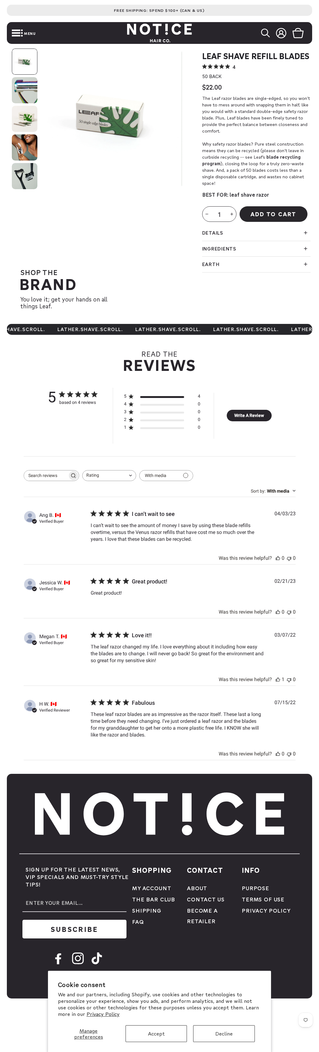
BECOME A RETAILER (202, 915)
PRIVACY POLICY (266, 910)
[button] (7, 33)
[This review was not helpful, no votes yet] (289, 558)
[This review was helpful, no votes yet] (278, 558)
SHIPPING (146, 910)
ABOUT (197, 887)
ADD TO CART (273, 214)
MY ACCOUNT (151, 887)
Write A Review (249, 415)
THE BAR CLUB (153, 899)
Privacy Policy (103, 1014)
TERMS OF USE (263, 899)
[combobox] (109, 475)
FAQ (138, 921)
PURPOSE (255, 887)
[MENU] (7, 33)
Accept (156, 1033)
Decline (224, 1033)
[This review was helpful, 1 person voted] (278, 679)
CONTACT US (206, 899)
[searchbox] (46, 475)
